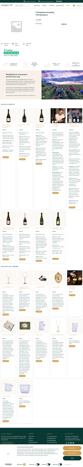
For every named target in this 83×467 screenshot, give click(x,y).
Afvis (72, 458)
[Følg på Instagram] (69, 443)
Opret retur (31, 444)
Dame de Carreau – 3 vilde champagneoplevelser (74, 125)
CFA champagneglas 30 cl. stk (8, 287)
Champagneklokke (56, 286)
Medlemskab (31, 436)
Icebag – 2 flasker (6, 396)
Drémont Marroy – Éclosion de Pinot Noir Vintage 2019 (7, 126)
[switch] (37, 464)
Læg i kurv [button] (5, 157)
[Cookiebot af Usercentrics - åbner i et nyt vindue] (8, 464)
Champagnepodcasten (52, 436)
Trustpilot (31, 440)
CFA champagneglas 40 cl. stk (58, 335)
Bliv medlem (37, 5)
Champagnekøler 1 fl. (73, 334)
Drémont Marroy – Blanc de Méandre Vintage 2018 (8, 228)
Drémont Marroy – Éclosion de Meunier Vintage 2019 (40, 126)
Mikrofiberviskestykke (7, 334)
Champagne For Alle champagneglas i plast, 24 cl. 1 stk (24, 288)
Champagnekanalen (51, 438)
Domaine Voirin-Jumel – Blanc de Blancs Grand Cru (58, 228)
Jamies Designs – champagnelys (72, 287)
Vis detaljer (67, 464)
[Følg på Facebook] (66, 443)
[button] (74, 6)
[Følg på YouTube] (73, 443)
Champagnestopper (40, 286)
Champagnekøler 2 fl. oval (25, 396)
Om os (67, 5)
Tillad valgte (72, 453)
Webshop (44, 5)
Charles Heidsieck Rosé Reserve (24, 228)
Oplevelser (51, 5)
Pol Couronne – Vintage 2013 (24, 125)
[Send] (29, 6)
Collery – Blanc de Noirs (41, 227)
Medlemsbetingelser (33, 442)
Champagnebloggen (51, 440)
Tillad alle (72, 448)
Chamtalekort (22, 334)
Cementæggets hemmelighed (55, 125)
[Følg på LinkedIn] (71, 443)
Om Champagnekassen (52, 442)
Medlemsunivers (60, 5)
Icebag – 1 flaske (39, 334)
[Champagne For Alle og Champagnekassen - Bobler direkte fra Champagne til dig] (6, 5)
